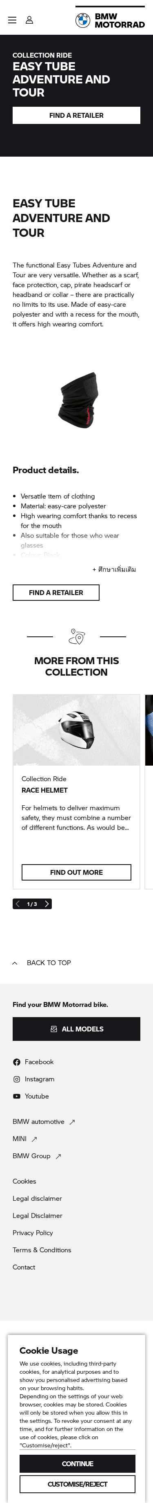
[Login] (29, 17)
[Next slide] (46, 904)
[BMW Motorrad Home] (110, 20)
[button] (12, 20)
